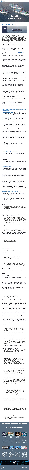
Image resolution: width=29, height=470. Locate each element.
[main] (14, 17)
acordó (12, 123)
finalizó (19, 146)
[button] (28, 1)
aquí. (22, 162)
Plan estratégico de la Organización (8, 112)
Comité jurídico (20, 52)
